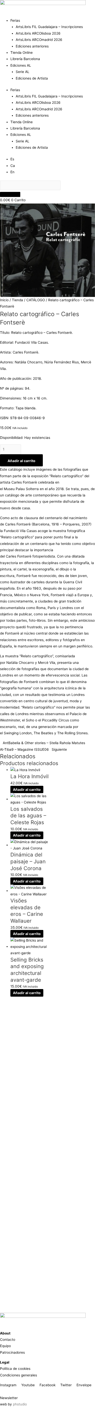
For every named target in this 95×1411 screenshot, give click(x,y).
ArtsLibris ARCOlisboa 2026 (38, 33)
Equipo (5, 1346)
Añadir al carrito (21, 461)
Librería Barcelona (25, 59)
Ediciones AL (20, 65)
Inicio (4, 300)
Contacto (7, 1340)
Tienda (17, 300)
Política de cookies (15, 1369)
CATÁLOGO (35, 300)
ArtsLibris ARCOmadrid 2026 (39, 40)
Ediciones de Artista (32, 78)
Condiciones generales (18, 1375)
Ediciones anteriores (32, 46)
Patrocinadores (12, 1352)
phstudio (20, 1404)
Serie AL (22, 72)
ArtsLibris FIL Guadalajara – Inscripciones (49, 27)
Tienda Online (21, 53)
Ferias (15, 20)
